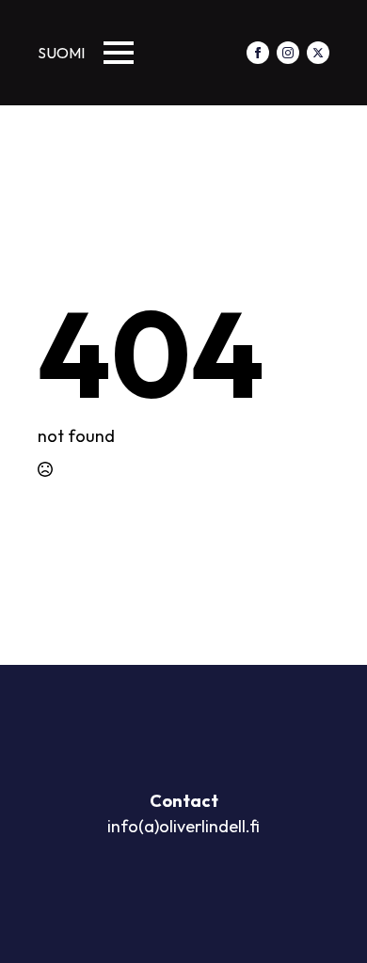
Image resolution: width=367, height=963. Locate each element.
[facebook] (258, 52)
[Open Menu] (119, 53)
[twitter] (318, 52)
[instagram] (288, 52)
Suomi (61, 52)
